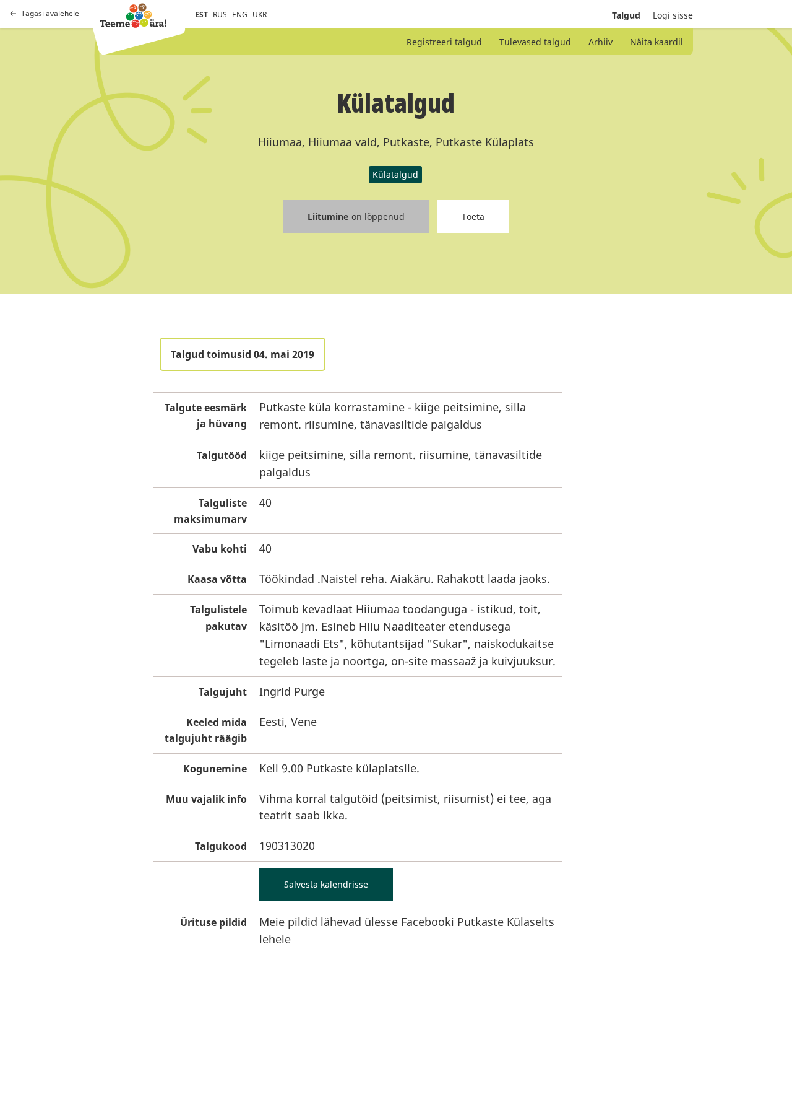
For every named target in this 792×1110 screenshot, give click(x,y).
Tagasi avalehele (50, 13)
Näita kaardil (656, 42)
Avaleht (133, 15)
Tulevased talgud (535, 42)
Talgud (626, 15)
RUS (220, 14)
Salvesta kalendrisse (326, 884)
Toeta (473, 216)
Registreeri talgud (444, 42)
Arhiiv (600, 42)
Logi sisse (673, 15)
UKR (259, 14)
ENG (240, 14)
